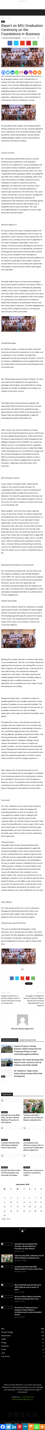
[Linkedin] (12, 72)
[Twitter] (8, 72)
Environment (6, 1335)
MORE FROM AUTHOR (28, 1040)
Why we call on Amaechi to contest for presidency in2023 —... (33, 1172)
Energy (3, 1342)
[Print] (35, 72)
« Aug (3, 1219)
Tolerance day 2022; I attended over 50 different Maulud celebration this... (33, 1117)
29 (41, 1211)
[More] (39, 72)
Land (3, 1353)
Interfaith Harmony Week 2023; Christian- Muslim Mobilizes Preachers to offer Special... (26, 1246)
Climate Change (7, 1332)
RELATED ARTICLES (10, 1040)
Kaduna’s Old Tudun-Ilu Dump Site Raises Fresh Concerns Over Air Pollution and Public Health (29, 1062)
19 (24, 1207)
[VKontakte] (28, 1415)
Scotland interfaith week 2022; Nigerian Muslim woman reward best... (10, 1145)
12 (24, 1202)
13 (30, 1202)
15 (41, 1202)
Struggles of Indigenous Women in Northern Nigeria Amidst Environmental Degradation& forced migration (33, 1001)
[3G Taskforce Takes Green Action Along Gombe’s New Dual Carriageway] (7, 1073)
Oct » (9, 1219)
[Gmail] (21, 72)
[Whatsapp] (17, 72)
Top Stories (5, 1356)
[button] (42, 12)
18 (17, 1207)
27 (30, 1211)
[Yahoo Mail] (26, 72)
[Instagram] (30, 72)
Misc (3, 21)
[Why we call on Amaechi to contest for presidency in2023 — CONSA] (33, 1161)
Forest (3, 1349)
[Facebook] (3, 72)
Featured (4, 1112)
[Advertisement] (22, 5)
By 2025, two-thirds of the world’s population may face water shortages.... (10, 1172)
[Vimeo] (22, 1415)
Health (3, 1339)
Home (3, 18)
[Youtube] (35, 1415)
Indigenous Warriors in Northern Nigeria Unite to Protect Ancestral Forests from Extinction (11, 999)
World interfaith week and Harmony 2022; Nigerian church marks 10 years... (28, 1287)
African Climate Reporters (12, 38)
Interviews (5, 1346)
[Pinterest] (19, 1427)
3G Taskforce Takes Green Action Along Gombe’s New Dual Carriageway (28, 1073)
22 (41, 1207)
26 (24, 1211)
